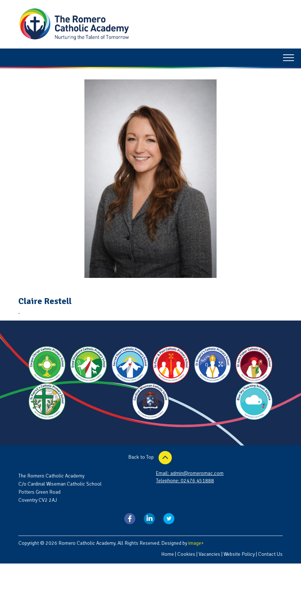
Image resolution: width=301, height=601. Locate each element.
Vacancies (209, 554)
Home (167, 554)
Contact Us (270, 554)
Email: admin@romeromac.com (190, 473)
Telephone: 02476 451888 (185, 480)
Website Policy (239, 554)
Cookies (186, 554)
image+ (196, 543)
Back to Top (141, 457)
